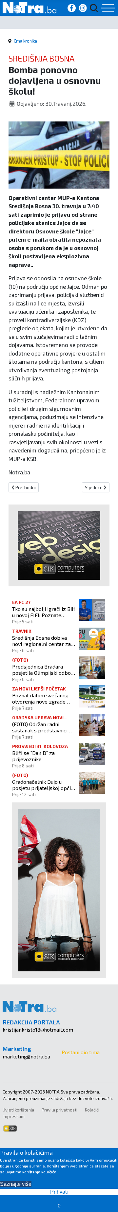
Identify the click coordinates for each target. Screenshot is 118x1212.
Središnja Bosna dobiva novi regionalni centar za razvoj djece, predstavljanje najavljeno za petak (41, 640)
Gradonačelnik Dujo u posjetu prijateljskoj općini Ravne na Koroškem (43, 785)
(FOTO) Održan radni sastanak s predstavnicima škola (43, 727)
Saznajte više (15, 1184)
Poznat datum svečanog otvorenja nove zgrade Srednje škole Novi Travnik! (40, 698)
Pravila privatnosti (59, 1109)
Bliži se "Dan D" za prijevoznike (33, 756)
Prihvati (59, 1192)
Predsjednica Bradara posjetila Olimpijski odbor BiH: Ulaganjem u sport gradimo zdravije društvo (42, 669)
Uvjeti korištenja (18, 1109)
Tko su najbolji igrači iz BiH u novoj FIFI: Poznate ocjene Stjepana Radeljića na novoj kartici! (44, 612)
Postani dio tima (81, 1052)
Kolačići (92, 1109)
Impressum (14, 1116)
